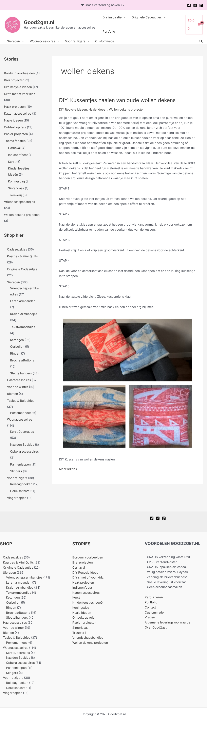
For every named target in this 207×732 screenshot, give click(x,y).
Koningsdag (16, 181)
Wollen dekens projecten (22, 215)
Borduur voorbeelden (19, 73)
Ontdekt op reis (15, 127)
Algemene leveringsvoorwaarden (168, 622)
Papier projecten (16, 134)
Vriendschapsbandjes (19, 202)
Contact (150, 607)
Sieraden (13, 41)
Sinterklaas (16, 188)
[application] (124, 17)
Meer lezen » (68, 469)
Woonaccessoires (42, 41)
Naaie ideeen (13, 120)
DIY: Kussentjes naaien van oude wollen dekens (117, 100)
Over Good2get (156, 627)
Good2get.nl (39, 22)
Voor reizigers (75, 41)
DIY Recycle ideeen (18, 87)
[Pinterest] (201, 5)
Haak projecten (15, 107)
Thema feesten (15, 141)
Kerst (12, 162)
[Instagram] (195, 5)
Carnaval (14, 148)
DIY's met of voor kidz (19, 94)
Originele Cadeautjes (147, 17)
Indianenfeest (18, 155)
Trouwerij (15, 195)
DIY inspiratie (112, 17)
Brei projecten (14, 80)
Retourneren (154, 597)
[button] (201, 41)
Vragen (150, 617)
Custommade (104, 41)
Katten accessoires (17, 113)
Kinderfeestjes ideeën (88, 602)
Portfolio (108, 31)
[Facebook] (189, 5)
